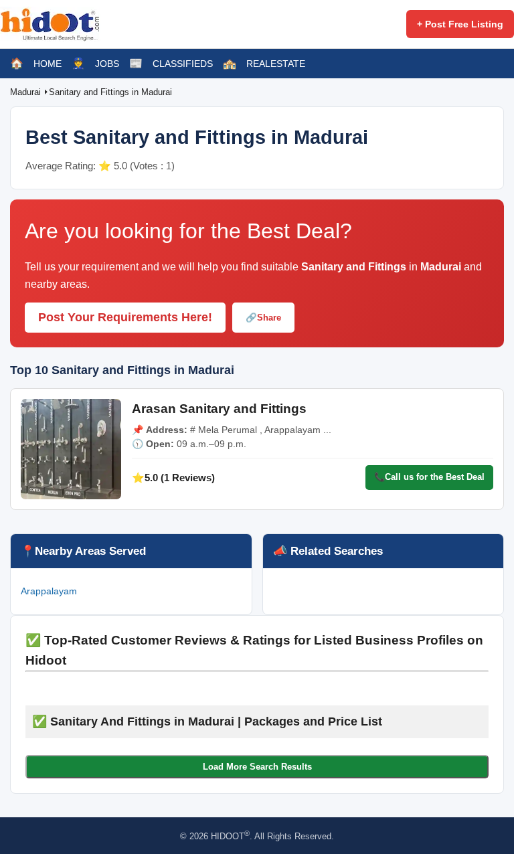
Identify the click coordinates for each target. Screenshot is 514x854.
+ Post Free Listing (460, 24)
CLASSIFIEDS (183, 63)
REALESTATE (275, 63)
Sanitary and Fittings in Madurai (110, 92)
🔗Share (263, 318)
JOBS (107, 63)
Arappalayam (49, 591)
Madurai (27, 92)
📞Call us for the (429, 477)
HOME (47, 63)
